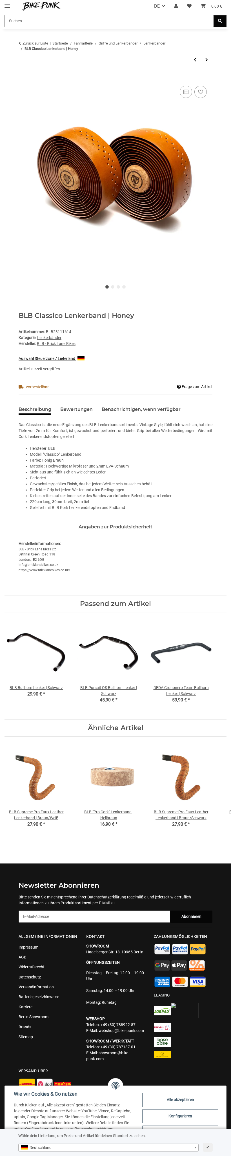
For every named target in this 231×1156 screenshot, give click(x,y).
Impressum (28, 947)
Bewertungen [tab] (76, 409)
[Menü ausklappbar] (7, 3)
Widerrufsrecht (32, 967)
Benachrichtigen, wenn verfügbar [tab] (141, 409)
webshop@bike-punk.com (121, 1030)
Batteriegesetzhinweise (39, 997)
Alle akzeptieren (180, 1099)
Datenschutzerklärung (106, 897)
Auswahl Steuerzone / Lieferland (47, 358)
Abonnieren (191, 916)
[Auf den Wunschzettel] (200, 92)
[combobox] (108, 1147)
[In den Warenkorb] (23, 78)
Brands (25, 1027)
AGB (22, 957)
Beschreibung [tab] (35, 409)
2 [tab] (112, 287)
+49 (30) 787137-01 (118, 1047)
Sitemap (26, 1037)
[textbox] (108, 1147)
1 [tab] (107, 287)
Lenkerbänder (49, 337)
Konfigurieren (180, 1116)
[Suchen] (220, 21)
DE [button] (157, 6)
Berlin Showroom (33, 1017)
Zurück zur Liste (35, 43)
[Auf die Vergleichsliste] (186, 92)
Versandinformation (36, 987)
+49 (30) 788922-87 (118, 1024)
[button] (176, 6)
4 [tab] (124, 287)
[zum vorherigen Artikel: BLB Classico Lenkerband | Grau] (195, 60)
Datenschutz (30, 977)
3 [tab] (118, 287)
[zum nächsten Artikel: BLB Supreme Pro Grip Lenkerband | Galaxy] (206, 60)
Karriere (25, 1007)
